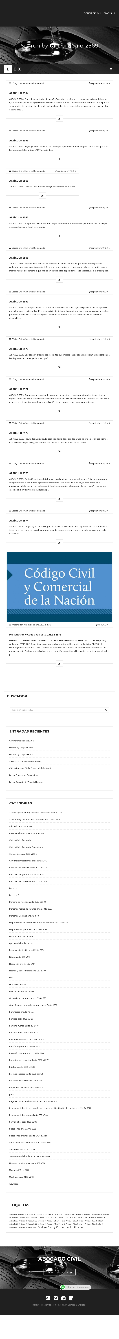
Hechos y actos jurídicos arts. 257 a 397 (27, 970)
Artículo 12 (69, 1214)
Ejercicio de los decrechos (21, 943)
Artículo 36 (98, 1221)
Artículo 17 (16, 1218)
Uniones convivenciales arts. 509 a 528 (27, 1163)
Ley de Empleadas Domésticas (23, 775)
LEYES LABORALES (17, 984)
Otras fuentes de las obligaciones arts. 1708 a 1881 (33, 1005)
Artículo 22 (63, 1218)
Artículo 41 (51, 1224)
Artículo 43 (70, 1224)
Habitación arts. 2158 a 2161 (22, 963)
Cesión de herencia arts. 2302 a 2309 (26, 833)
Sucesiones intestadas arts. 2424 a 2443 (28, 1135)
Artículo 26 (101, 1218)
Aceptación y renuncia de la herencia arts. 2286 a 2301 (34, 819)
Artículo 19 (35, 1218)
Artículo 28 (23, 1221)
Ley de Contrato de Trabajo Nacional (26, 782)
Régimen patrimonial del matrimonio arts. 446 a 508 (33, 1101)
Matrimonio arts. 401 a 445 (21, 991)
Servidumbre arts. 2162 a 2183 (23, 1121)
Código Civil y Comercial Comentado (28, 83)
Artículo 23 (72, 1218)
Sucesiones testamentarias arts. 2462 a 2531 (30, 1142)
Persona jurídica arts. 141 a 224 (23, 1032)
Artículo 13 (78, 1214)
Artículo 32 (61, 1221)
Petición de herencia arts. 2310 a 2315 (26, 1039)
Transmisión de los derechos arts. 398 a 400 (29, 1156)
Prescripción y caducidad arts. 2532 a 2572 (31, 624)
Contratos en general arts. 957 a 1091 (26, 874)
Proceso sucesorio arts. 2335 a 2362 (26, 1073)
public (12, 1094)
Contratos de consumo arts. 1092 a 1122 (28, 867)
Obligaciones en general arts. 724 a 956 (27, 998)
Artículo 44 (79, 1224)
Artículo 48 (23, 1227)
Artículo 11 (59, 1214)
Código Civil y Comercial (20, 840)
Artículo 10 (49, 1214)
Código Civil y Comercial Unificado (60, 1227)
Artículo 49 (32, 1227)
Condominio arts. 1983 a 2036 (23, 854)
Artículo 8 (31, 1214)
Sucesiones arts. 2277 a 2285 (22, 1128)
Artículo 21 (54, 1218)
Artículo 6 (13, 1214)
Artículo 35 (89, 1221)
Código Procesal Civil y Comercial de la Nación (30, 768)
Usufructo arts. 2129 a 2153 (22, 1177)
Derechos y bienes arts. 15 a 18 (24, 915)
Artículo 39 (32, 1224)
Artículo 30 (42, 1221)
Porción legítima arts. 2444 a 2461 (24, 1046)
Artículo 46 (98, 1224)
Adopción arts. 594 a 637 (20, 826)
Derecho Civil (15, 895)
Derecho (13, 888)
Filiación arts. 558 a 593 (20, 957)
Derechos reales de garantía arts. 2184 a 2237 (30, 908)
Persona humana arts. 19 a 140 (23, 1025)
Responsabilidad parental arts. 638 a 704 (28, 1115)
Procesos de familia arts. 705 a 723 (25, 1080)
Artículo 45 (89, 1224)
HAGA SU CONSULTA (57, 1272)
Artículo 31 (51, 1221)
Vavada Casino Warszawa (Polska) (25, 761)
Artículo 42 (61, 1224)
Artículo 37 (13, 1224)
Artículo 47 (13, 1227)
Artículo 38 (23, 1224)
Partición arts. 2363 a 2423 (21, 1018)
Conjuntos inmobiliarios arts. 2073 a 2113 (28, 860)
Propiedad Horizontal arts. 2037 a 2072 (27, 1087)
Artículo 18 (25, 1218)
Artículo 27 (13, 1221)
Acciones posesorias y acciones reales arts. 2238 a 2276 (35, 812)
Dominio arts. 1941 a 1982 (21, 936)
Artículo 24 (82, 1218)
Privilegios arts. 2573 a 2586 (22, 1067)
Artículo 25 (91, 1218)
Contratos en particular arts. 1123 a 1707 (28, 881)
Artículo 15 (97, 1214)
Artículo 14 (88, 1214)
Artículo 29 (32, 1221)
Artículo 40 (42, 1224)
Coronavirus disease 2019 (21, 740)
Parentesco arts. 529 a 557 (21, 1011)
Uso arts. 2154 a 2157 (19, 1170)
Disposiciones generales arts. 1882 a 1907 (28, 929)
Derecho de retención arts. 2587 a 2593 (27, 901)
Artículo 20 (44, 1218)
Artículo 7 (22, 1214)
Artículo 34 (79, 1221)
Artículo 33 (70, 1221)
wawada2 (13, 1183)
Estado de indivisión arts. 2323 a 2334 (26, 950)
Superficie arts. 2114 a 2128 (22, 1149)
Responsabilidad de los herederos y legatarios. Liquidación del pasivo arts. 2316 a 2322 (50, 1108)
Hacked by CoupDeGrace (21, 747)
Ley (11, 977)
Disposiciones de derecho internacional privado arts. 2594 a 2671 (39, 922)
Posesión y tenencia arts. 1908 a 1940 (26, 1053)
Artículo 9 (39, 1214)
